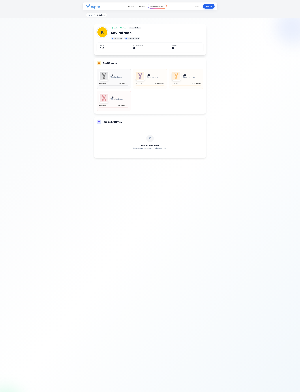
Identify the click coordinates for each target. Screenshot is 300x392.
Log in (197, 6)
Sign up (209, 6)
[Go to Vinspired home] (92, 6)
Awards (142, 6)
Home (90, 15)
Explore (131, 6)
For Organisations (157, 6)
